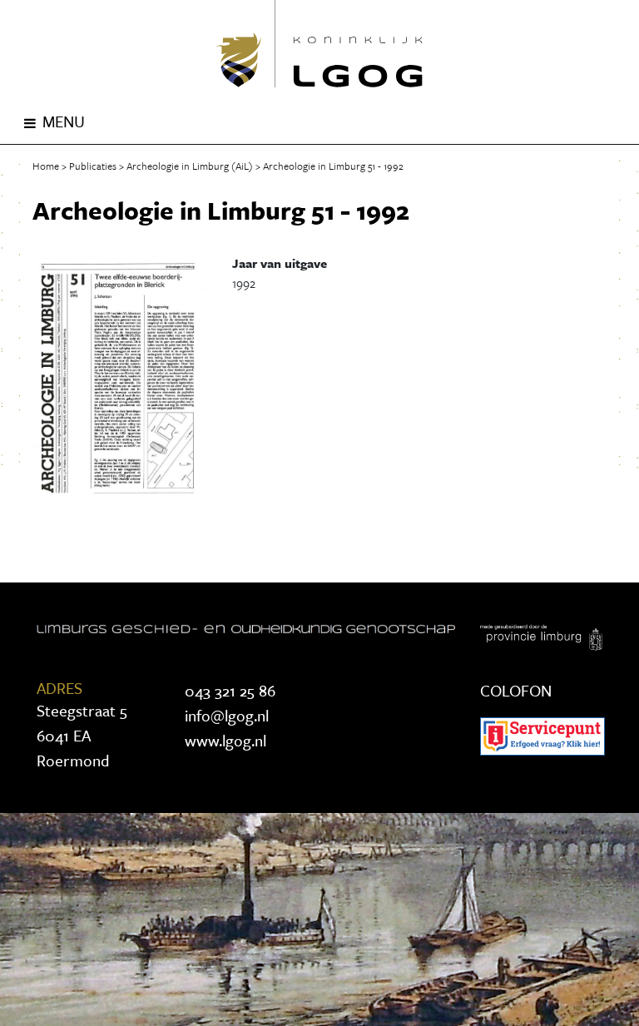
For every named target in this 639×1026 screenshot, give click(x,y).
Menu (63, 121)
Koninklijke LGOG (319, 43)
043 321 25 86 (230, 690)
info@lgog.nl (227, 715)
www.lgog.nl (225, 740)
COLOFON (516, 690)
